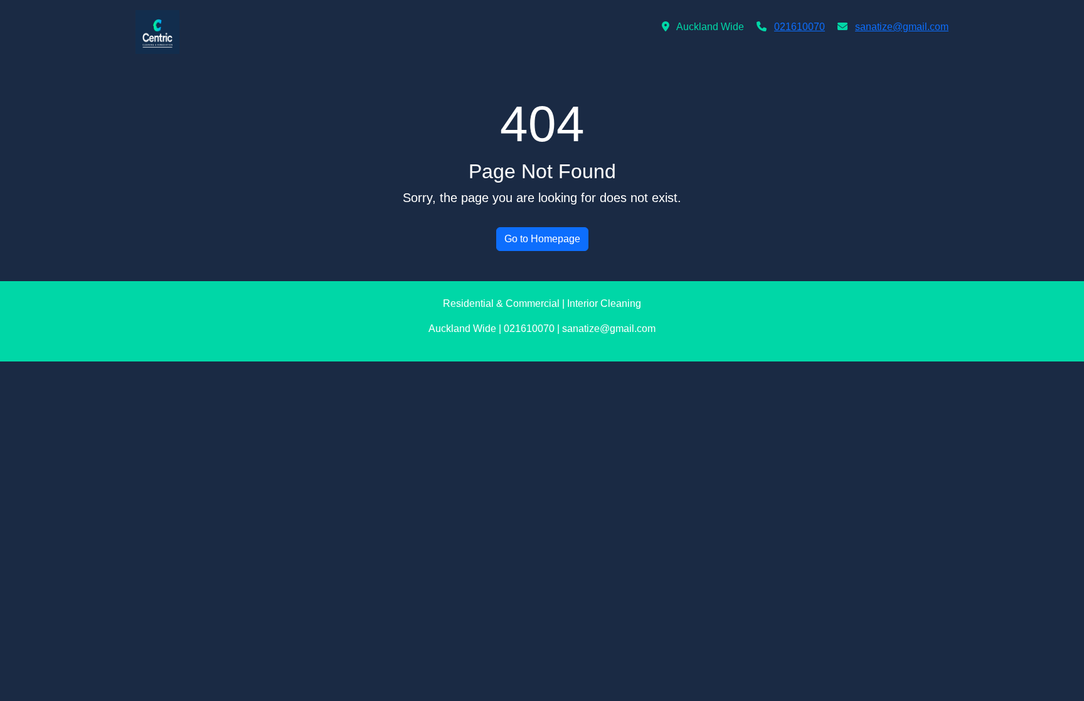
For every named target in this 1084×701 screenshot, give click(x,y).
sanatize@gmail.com (901, 26)
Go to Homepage (542, 238)
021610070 (799, 26)
